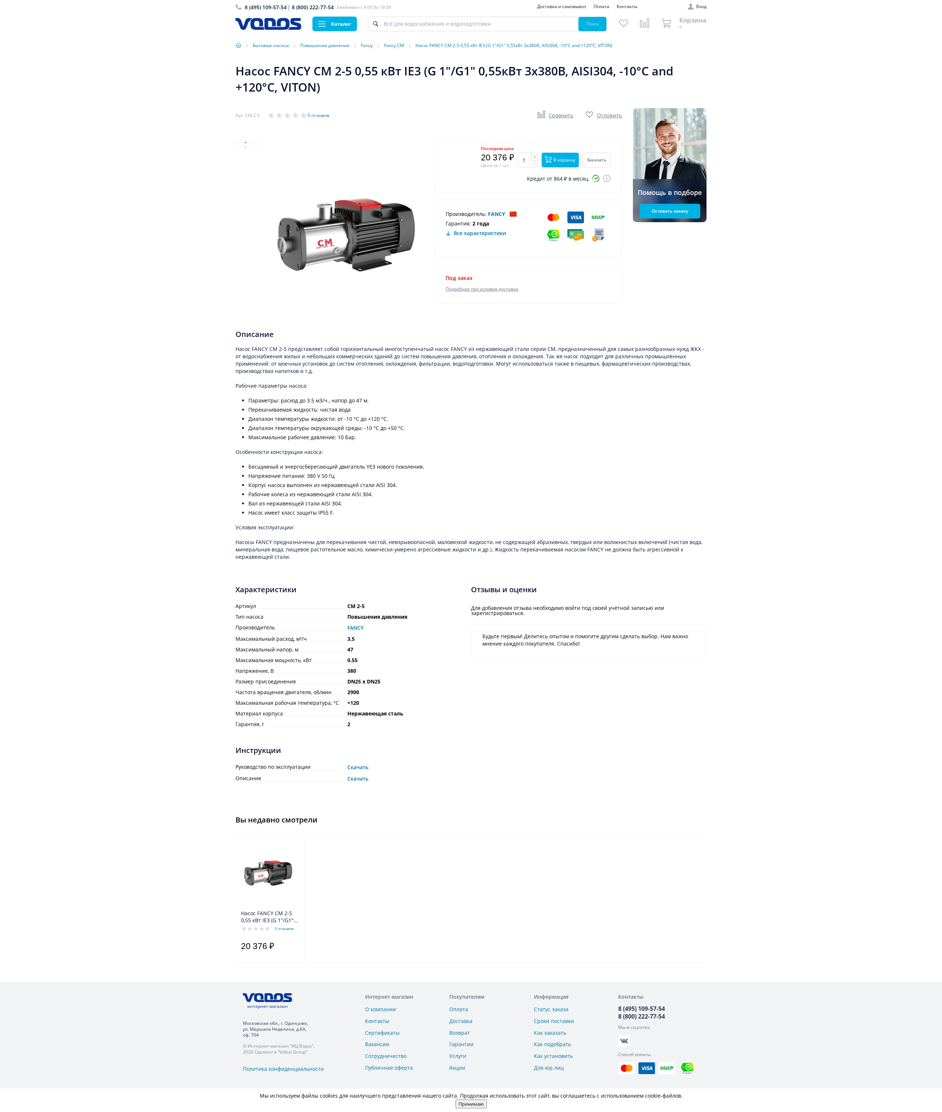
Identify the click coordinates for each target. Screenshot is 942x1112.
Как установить (553, 1055)
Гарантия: (458, 223)
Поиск (592, 24)
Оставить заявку (670, 211)
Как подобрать (552, 1044)
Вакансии (377, 1044)
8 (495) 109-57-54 (266, 7)
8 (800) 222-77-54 (313, 7)
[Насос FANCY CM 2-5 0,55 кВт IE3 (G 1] (268, 873)
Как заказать (550, 1032)
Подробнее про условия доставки (482, 289)
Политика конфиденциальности (283, 1068)
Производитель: (466, 213)
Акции (457, 1067)
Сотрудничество (386, 1055)
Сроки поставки (554, 1020)
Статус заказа (551, 1009)
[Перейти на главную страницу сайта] (268, 27)
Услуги (457, 1055)
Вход (701, 7)
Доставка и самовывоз (561, 6)
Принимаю (471, 1104)
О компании (380, 1009)
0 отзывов (318, 115)
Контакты (627, 6)
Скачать (357, 767)
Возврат (459, 1032)
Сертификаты (382, 1032)
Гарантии (461, 1044)
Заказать (596, 160)
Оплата (601, 6)
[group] (346, 235)
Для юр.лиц (549, 1067)
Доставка (460, 1020)
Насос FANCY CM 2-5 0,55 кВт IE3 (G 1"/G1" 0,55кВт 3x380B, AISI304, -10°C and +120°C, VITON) (267, 917)
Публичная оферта (389, 1067)
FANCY (496, 213)
